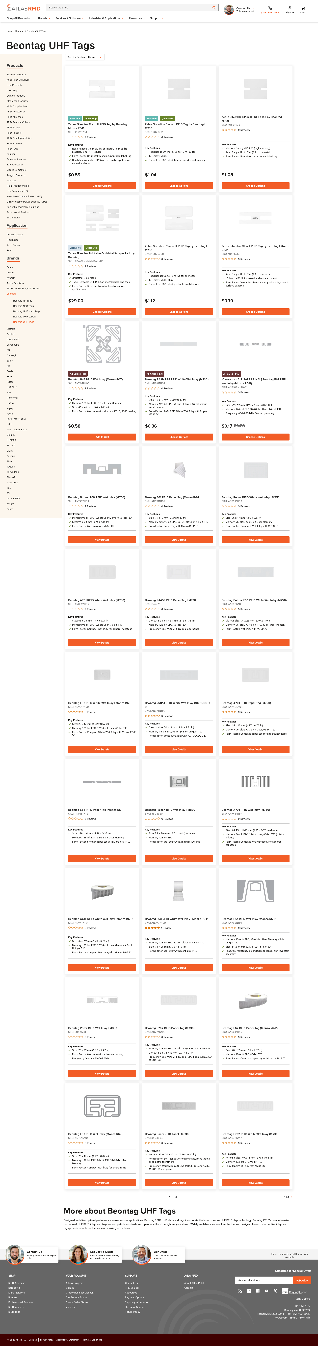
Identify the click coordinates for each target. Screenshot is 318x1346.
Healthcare (12, 239)
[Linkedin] (249, 1291)
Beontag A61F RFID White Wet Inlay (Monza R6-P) (100, 919)
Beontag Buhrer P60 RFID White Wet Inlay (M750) (254, 600)
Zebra (10, 509)
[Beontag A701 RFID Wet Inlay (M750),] (255, 781)
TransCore (12, 482)
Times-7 (11, 477)
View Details (102, 540)
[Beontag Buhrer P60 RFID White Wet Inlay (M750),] (255, 572)
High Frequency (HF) (18, 185)
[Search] (213, 7)
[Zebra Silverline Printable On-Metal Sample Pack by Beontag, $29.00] (102, 218)
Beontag (11, 293)
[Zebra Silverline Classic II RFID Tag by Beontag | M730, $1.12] (179, 218)
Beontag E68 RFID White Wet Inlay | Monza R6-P (176, 919)
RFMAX (11, 445)
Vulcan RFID (13, 498)
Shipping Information (137, 1302)
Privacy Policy (46, 1340)
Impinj (10, 408)
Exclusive (75, 247)
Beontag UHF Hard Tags (26, 311)
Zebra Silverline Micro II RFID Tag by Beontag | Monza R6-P (98, 126)
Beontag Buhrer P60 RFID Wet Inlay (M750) (96, 497)
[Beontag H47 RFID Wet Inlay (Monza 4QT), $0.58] (102, 344)
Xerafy (10, 503)
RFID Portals (13, 127)
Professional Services (18, 212)
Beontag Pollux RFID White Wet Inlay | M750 (251, 497)
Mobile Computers (16, 170)
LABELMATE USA (16, 419)
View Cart (71, 1307)
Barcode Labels (15, 164)
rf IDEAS (11, 440)
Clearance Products (17, 101)
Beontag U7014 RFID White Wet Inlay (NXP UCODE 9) (178, 705)
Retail (9, 250)
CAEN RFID (13, 339)
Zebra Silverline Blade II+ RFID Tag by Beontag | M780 (252, 119)
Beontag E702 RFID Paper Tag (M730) (170, 1028)
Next (287, 1197)
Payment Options (135, 1297)
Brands (42, 18)
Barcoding (14, 1287)
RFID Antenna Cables (18, 122)
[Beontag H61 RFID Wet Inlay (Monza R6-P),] (255, 890)
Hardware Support (135, 1307)
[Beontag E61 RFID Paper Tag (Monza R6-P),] (179, 469)
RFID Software (14, 143)
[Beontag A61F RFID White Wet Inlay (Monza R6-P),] (102, 891)
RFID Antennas (15, 117)
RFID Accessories (16, 111)
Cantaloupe (13, 344)
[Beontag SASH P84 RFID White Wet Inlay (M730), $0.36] (179, 344)
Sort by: (71, 57)
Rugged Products (16, 175)
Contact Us (131, 1283)
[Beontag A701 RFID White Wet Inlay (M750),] (102, 572)
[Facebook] (258, 1291)
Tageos (11, 466)
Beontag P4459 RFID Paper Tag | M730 (170, 600)
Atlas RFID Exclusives (18, 79)
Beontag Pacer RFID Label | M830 (167, 1134)
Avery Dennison (15, 283)
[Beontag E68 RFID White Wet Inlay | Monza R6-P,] (179, 891)
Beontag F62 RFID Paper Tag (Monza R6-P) (250, 1028)
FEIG (9, 376)
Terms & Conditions (92, 1340)
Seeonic (11, 456)
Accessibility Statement (67, 1340)
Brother (11, 334)
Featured (75, 118)
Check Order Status (77, 1302)
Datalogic (12, 355)
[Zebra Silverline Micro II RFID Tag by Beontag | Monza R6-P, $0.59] (102, 89)
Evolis (10, 371)
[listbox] (90, 57)
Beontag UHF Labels (24, 316)
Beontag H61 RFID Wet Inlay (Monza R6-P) (249, 919)
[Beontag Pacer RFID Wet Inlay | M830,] (102, 1000)
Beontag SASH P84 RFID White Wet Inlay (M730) (177, 379)
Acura (10, 267)
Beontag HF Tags (22, 300)
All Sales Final (78, 373)
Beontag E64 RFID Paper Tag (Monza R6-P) (96, 810)
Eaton (10, 360)
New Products (14, 85)
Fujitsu (10, 382)
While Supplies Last (17, 106)
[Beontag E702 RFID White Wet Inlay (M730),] (255, 1106)
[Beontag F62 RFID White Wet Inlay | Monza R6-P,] (102, 675)
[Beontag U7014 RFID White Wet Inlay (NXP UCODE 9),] (179, 675)
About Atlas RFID (194, 1283)
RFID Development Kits (19, 138)
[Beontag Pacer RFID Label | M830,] (179, 1106)
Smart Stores (14, 217)
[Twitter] (275, 1291)
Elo (8, 366)
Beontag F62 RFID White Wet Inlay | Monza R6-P (99, 703)
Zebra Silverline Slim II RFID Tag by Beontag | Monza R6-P (256, 248)
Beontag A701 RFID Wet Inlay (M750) (246, 810)
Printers (11, 154)
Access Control (15, 234)
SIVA (9, 461)
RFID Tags (12, 148)
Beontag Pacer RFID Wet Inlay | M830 (92, 1028)
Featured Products (16, 74)
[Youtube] (266, 1291)
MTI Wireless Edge (17, 429)
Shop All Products (18, 18)
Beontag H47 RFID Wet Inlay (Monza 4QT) (95, 379)
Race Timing (13, 245)
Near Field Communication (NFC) (24, 196)
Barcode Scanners (16, 159)
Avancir (11, 278)
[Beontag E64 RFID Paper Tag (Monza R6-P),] (102, 782)
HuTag (10, 403)
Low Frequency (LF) (17, 191)
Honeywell (12, 397)
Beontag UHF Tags (23, 322)
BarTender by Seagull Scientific (23, 288)
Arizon (10, 272)
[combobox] (124, 7)
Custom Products (16, 95)
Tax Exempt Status (76, 1297)
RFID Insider (132, 1287)
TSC (9, 488)
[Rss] (240, 1291)
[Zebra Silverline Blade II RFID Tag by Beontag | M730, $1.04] (179, 89)
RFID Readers (14, 132)
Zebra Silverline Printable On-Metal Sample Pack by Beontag (101, 255)
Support (155, 18)
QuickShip (12, 90)
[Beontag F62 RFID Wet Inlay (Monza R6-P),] (102, 1105)
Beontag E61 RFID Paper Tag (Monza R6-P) (173, 497)
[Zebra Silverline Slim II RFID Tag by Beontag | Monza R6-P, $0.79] (255, 218)
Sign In (70, 1287)
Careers (188, 1287)
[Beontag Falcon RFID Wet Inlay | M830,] (179, 781)
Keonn (10, 413)
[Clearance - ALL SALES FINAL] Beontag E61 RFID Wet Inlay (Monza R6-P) (254, 381)
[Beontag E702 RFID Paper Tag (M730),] (179, 1000)
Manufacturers (16, 1292)
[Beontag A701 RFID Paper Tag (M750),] (255, 675)
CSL (9, 350)
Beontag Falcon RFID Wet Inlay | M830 (170, 810)
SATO (10, 450)
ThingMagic (13, 472)
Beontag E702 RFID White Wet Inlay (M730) (250, 1134)
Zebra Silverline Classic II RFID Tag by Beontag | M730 (176, 248)
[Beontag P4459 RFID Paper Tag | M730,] (179, 572)
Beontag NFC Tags (23, 306)
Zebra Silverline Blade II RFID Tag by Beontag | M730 (175, 126)
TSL (9, 493)
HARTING (12, 387)
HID (9, 392)
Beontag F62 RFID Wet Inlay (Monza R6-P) (95, 1134)
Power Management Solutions (23, 207)
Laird (9, 424)
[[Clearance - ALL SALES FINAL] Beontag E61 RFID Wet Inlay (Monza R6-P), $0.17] (255, 344)
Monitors (11, 180)
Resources (135, 18)
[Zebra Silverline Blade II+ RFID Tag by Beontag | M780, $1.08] (255, 89)
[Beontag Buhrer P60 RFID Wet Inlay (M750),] (102, 469)
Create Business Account (80, 1292)
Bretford (11, 329)
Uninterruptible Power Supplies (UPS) (27, 201)
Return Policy (132, 1311)
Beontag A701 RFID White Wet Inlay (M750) (96, 600)
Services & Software (67, 18)
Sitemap (33, 1340)
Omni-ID (11, 435)
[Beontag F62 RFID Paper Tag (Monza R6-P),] (255, 1000)
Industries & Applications (104, 18)
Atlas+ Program (74, 1283)
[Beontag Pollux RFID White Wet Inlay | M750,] (255, 469)
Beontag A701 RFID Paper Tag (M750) (246, 703)
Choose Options (102, 185)
